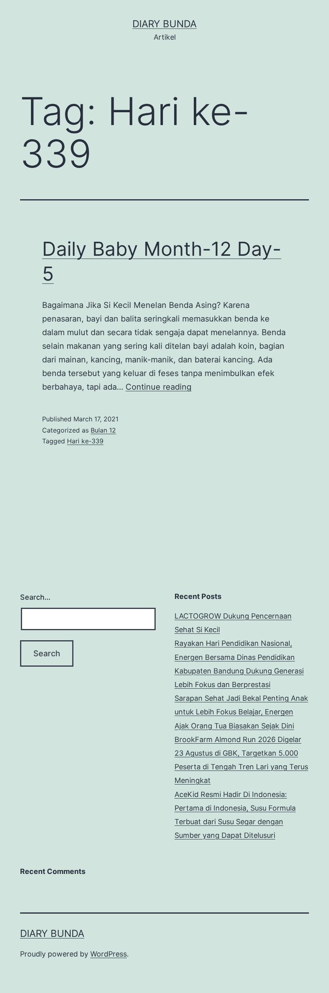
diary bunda (164, 24)
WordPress (108, 954)
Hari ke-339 (85, 441)
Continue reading (158, 387)
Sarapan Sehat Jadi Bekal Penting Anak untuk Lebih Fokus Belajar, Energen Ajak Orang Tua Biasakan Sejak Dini (241, 712)
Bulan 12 (103, 430)
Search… (35, 597)
